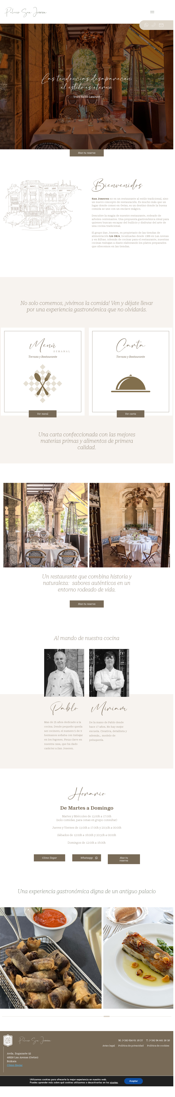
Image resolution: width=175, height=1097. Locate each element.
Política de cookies (158, 1045)
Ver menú (42, 414)
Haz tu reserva (86, 153)
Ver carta (130, 414)
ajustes (114, 1082)
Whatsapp (87, 857)
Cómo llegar (49, 857)
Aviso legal (109, 1045)
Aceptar (133, 1081)
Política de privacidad (131, 1045)
